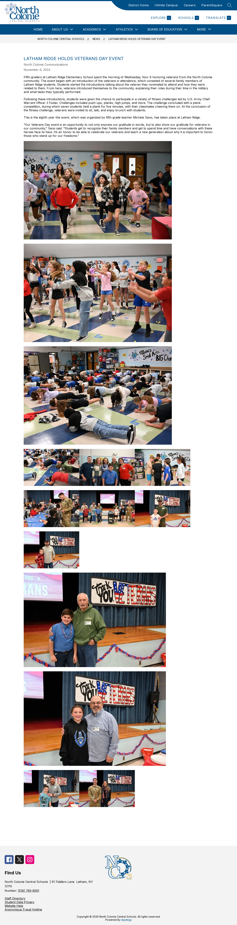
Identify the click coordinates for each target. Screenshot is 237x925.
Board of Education (165, 29)
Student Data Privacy (19, 902)
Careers (190, 5)
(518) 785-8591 (28, 890)
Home (38, 29)
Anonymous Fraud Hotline (23, 909)
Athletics (124, 29)
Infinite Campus (166, 5)
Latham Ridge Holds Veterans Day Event (137, 38)
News (96, 38)
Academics (92, 29)
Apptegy (126, 919)
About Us (60, 29)
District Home (138, 5)
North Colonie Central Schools (61, 38)
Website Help (14, 906)
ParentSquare (211, 5)
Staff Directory (15, 898)
